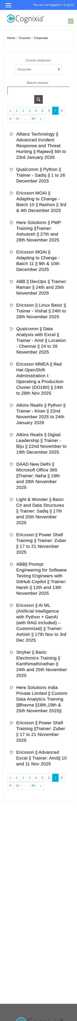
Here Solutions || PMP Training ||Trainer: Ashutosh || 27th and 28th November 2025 (38, 231)
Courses (24, 38)
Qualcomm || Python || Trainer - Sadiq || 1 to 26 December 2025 (40, 175)
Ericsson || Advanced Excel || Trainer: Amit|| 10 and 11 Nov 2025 (41, 758)
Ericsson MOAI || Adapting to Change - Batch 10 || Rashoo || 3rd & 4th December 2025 (41, 201)
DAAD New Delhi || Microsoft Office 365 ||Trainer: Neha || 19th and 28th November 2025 (38, 476)
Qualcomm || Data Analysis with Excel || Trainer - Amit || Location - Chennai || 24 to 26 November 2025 (41, 340)
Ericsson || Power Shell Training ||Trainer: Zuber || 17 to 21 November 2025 (40, 731)
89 (33, 118)
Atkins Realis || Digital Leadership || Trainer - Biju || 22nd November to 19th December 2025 (41, 443)
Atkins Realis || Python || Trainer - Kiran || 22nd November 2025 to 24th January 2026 (40, 414)
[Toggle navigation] (71, 21)
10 (17, 118)
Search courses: (38, 82)
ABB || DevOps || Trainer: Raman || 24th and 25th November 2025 (41, 287)
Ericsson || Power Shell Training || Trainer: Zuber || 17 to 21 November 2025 (41, 543)
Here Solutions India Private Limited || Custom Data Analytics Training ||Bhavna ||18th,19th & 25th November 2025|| (41, 699)
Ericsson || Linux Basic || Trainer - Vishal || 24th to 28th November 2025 (41, 311)
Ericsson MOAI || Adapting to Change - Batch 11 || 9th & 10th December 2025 (38, 260)
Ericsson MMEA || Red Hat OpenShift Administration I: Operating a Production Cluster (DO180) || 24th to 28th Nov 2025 (40, 378)
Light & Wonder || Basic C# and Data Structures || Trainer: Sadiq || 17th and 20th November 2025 (40, 511)
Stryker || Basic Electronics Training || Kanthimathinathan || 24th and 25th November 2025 (41, 664)
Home (11, 38)
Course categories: (38, 60)
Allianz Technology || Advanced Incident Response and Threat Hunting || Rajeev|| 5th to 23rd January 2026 (41, 145)
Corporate (41, 38)
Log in (69, 4)
